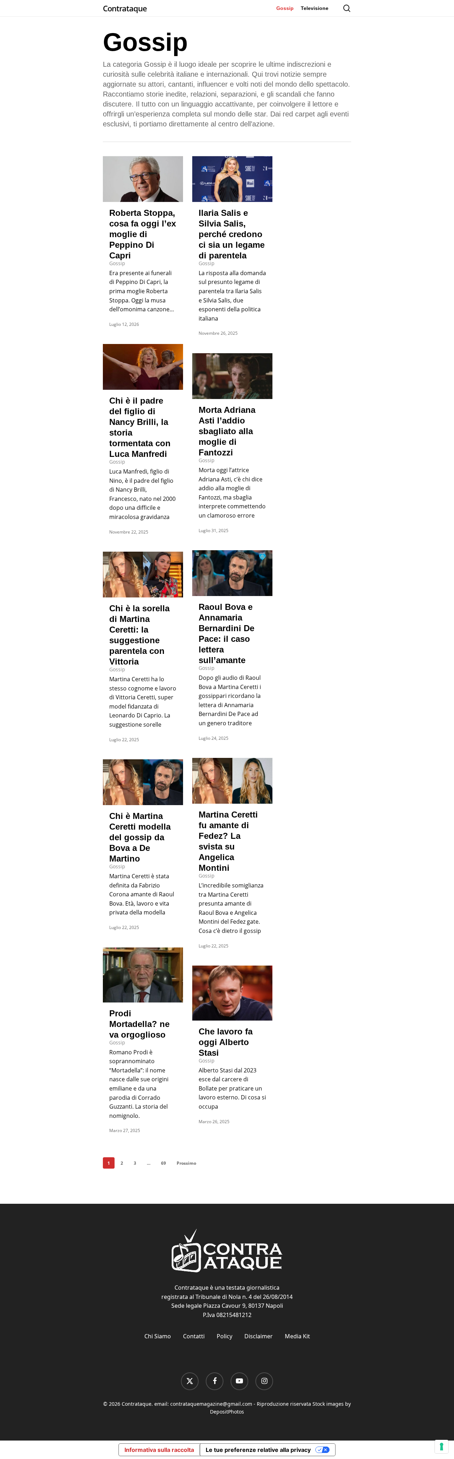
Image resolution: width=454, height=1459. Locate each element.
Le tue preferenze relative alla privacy (258, 1449)
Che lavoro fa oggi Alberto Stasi (226, 1042)
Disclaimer (258, 1336)
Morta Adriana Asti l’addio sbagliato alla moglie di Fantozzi (227, 431)
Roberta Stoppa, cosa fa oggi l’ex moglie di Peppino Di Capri (142, 234)
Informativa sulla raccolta (159, 1449)
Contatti (194, 1336)
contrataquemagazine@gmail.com (211, 1403)
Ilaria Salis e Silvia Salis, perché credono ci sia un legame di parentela (232, 234)
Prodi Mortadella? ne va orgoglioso (139, 1024)
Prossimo (186, 1163)
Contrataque (125, 8)
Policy (224, 1336)
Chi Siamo (157, 1336)
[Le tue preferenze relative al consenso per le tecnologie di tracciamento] (441, 1446)
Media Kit (297, 1336)
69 (163, 1163)
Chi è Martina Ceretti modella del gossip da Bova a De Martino (140, 837)
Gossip (117, 263)
